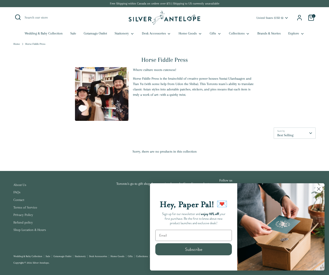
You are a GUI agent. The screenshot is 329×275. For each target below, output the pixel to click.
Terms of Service (25, 207)
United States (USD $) (269, 17)
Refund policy (23, 222)
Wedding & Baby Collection (44, 33)
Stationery (122, 33)
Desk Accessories (154, 33)
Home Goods (188, 33)
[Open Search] (17, 17)
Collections (237, 33)
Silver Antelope (41, 262)
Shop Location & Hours (29, 230)
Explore (294, 33)
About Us (19, 185)
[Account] (299, 17)
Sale (73, 33)
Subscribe (193, 249)
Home (16, 44)
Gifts (213, 33)
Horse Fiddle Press (35, 44)
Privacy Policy (23, 215)
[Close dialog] (319, 189)
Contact (18, 200)
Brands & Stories (269, 33)
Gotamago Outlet (95, 33)
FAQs (16, 192)
